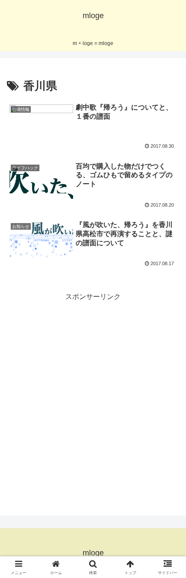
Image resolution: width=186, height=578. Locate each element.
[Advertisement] (93, 396)
